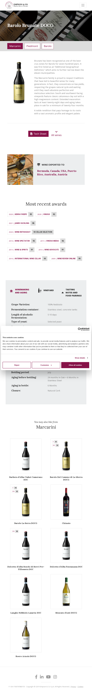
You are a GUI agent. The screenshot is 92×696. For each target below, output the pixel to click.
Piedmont (32, 46)
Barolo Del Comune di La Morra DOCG (66, 478)
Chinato (66, 523)
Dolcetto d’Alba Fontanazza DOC (66, 566)
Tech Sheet (39, 133)
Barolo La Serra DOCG (25, 523)
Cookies (80, 687)
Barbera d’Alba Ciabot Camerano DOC (25, 478)
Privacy (73, 687)
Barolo (47, 46)
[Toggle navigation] (82, 5)
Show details (80, 358)
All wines (56, 135)
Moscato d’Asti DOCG (66, 612)
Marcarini (15, 46)
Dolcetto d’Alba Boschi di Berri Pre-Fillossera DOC (25, 568)
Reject (16, 365)
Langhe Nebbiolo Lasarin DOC (25, 612)
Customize (45, 365)
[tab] (20, 291)
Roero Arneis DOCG (26, 656)
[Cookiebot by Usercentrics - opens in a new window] (79, 329)
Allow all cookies (75, 365)
